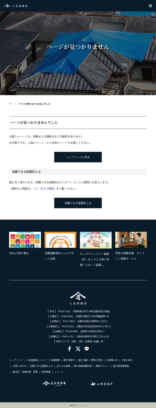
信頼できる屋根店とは (78, 203)
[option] (80, 250)
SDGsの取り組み (19, 253)
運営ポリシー (102, 366)
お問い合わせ (19, 366)
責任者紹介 (69, 360)
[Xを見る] (78, 349)
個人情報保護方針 (83, 366)
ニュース (58, 372)
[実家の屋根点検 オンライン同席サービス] (131, 240)
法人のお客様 (63, 366)
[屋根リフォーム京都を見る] (54, 383)
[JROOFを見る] (102, 383)
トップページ (16, 360)
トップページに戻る (78, 157)
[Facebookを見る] (69, 349)
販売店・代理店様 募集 (25, 372)
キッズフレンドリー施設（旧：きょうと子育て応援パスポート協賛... (94, 259)
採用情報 (46, 372)
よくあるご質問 (44, 188)
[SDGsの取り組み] (25, 240)
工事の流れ (127, 360)
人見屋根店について (36, 360)
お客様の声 (112, 360)
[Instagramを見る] (86, 349)
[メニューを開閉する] (150, 5)
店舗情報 (55, 360)
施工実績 (83, 360)
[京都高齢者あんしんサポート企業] (60, 240)
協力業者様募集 (121, 366)
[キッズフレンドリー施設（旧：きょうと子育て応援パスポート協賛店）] (96, 240)
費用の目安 (97, 360)
